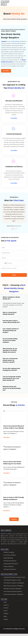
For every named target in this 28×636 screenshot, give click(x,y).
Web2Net (9, 628)
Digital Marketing (8, 558)
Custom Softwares (9, 566)
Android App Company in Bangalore (13, 594)
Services (6, 607)
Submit (14, 275)
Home (5, 602)
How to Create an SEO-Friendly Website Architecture (12, 485)
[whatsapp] (18, 631)
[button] (14, 298)
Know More (14, 118)
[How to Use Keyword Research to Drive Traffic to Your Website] (14, 417)
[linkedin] (16, 631)
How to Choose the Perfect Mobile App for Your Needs (12, 449)
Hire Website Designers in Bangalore (14, 583)
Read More (6, 437)
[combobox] (3, 263)
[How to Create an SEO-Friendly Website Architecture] (14, 489)
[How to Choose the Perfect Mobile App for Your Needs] (14, 453)
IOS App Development (10, 569)
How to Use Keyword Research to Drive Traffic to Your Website (12, 412)
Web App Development (10, 560)
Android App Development (11, 563)
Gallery (15, 412)
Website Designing (9, 552)
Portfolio (6, 613)
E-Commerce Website (10, 555)
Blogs (5, 616)
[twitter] (11, 631)
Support (6, 619)
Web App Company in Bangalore (13, 588)
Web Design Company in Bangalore (13, 585)
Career (5, 610)
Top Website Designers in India (12, 580)
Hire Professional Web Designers (13, 591)
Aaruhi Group (15, 41)
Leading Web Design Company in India (14, 577)
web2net (3, 41)
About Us (6, 605)
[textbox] (12, 268)
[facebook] (9, 631)
